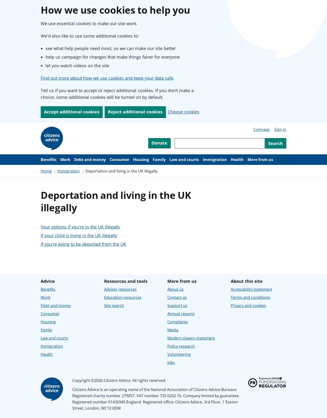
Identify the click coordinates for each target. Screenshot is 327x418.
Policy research (181, 346)
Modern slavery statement (191, 338)
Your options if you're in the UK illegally (80, 227)
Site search (114, 305)
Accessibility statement (251, 289)
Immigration (215, 159)
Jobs (171, 362)
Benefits (48, 159)
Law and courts (184, 159)
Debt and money (90, 159)
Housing (141, 159)
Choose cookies (183, 112)
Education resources (122, 297)
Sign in (280, 129)
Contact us (177, 297)
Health (237, 159)
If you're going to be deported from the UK (83, 244)
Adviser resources (120, 289)
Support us (177, 305)
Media (172, 330)
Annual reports (181, 313)
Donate (159, 143)
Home (46, 171)
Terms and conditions (250, 297)
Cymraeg (262, 129)
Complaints (177, 321)
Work (65, 159)
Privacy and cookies (248, 305)
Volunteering (179, 354)
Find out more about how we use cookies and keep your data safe (107, 78)
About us (175, 289)
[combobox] (220, 143)
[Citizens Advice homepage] (53, 389)
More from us (260, 159)
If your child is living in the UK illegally (79, 235)
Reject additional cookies (135, 112)
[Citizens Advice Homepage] (53, 138)
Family (159, 159)
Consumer (119, 159)
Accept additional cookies (71, 112)
